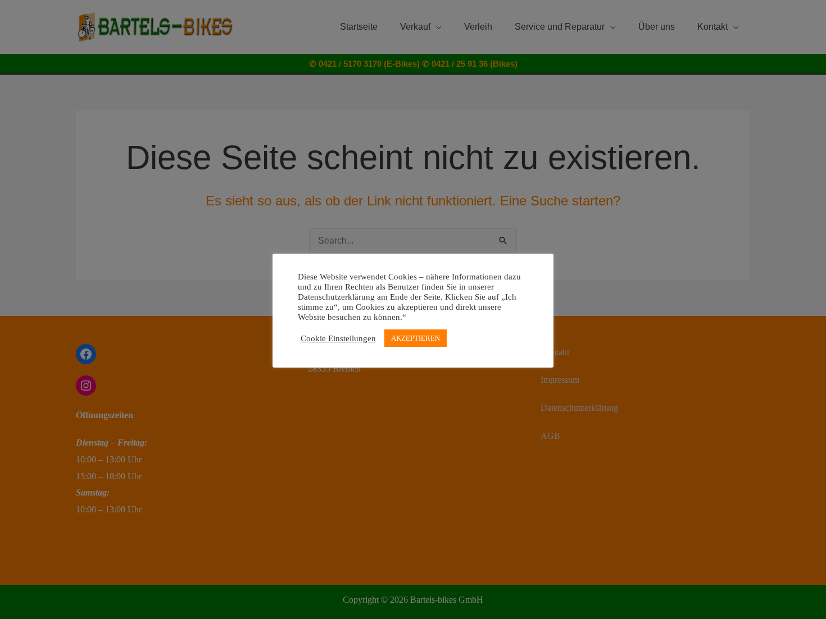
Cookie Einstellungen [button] (338, 338)
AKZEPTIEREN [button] (415, 338)
